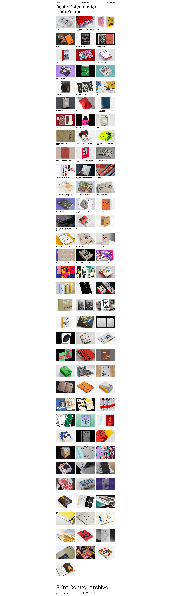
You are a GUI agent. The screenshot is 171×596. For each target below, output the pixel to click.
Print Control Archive (82, 587)
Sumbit (68, 593)
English (111, 2)
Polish (114, 2)
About (65, 593)
